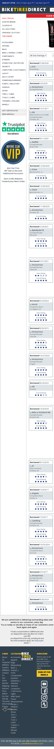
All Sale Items (8, 29)
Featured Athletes (5, 663)
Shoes (5, 90)
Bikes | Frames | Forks (12, 53)
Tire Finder (7, 36)
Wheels (5, 104)
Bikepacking (16, 665)
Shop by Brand (8, 22)
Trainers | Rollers (10, 101)
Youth (13, 733)
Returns (5, 688)
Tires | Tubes (8, 94)
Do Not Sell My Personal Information (5, 700)
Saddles (6, 87)
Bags (4, 49)
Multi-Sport (8, 77)
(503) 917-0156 (8, 3)
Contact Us (5, 674)
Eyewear (6, 59)
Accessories (7, 42)
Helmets (6, 66)
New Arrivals (8, 114)
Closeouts (7, 25)
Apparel (5, 46)
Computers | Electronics (14, 70)
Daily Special (8, 18)
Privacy (5, 706)
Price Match (4, 692)
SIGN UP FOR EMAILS (44, 673)
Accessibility (5, 709)
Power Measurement (11, 80)
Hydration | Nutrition (13, 63)
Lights (5, 73)
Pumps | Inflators (10, 83)
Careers (5, 667)
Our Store (4, 679)
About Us (4, 658)
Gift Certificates (10, 110)
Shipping (37, 641)
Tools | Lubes (8, 97)
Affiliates (5, 670)
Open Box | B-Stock (11, 32)
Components (8, 56)
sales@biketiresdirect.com (32, 743)
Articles (5, 683)
